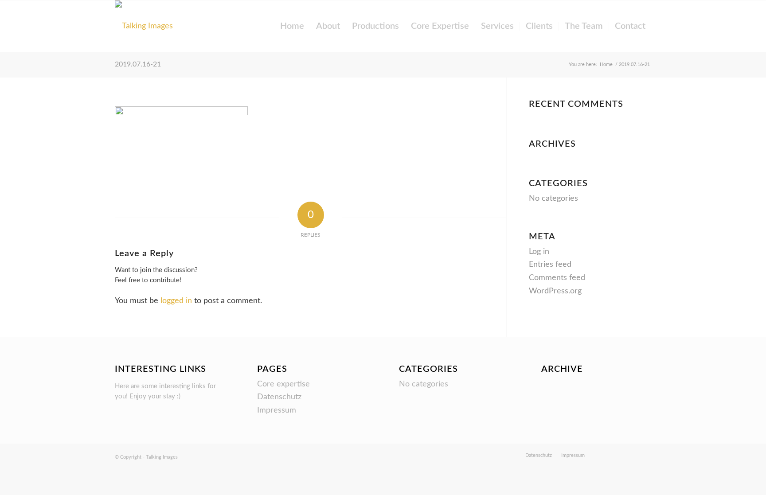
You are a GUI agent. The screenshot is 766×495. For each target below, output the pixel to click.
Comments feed (557, 278)
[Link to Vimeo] (618, 455)
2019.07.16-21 (138, 64)
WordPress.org (555, 291)
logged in (176, 301)
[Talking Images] (144, 26)
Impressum (276, 410)
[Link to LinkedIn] (644, 455)
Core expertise (283, 384)
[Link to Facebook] (631, 455)
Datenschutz (279, 397)
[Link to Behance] (604, 455)
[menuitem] (292, 26)
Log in (539, 252)
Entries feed (550, 265)
